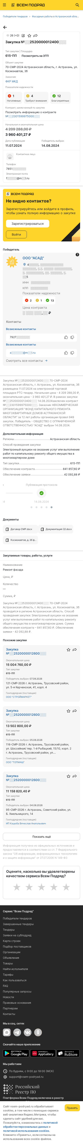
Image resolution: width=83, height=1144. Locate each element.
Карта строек (12, 940)
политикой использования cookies (26, 1130)
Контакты (9, 1014)
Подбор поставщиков (17, 946)
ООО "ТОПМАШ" (15, 762)
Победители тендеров (17, 918)
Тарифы (8, 974)
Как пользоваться (14, 980)
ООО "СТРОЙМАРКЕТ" (19, 696)
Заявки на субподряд (17, 935)
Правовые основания (17, 1002)
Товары (8, 963)
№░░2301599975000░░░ (22, 116)
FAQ (5, 985)
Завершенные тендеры (18, 924)
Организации (11, 952)
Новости (8, 997)
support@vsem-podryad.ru (26, 1076)
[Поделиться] (35, 35)
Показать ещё (41, 836)
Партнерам (10, 1008)
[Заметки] (23, 35)
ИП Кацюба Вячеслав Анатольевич (26, 823)
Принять (72, 1108)
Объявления (11, 957)
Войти (16, 234)
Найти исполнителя (15, 969)
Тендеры (9, 929)
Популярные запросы (17, 991)
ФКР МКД (11, 81)
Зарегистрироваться (28, 224)
